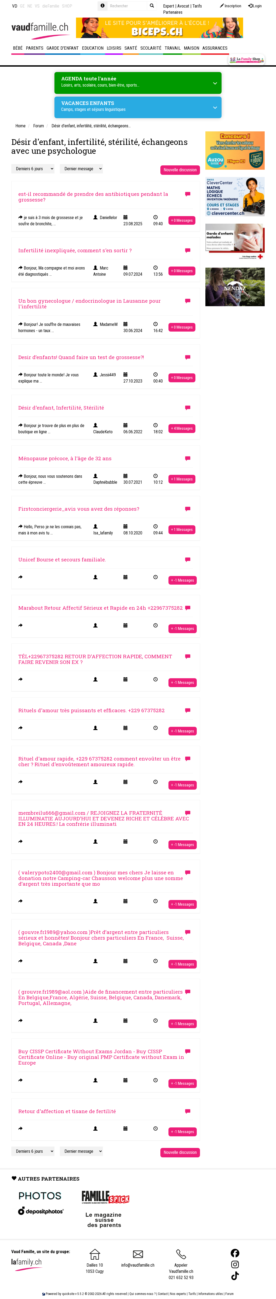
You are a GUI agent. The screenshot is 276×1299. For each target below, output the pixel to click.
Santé (131, 48)
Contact (163, 1294)
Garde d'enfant (63, 48)
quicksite (68, 1294)
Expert (168, 6)
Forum (229, 1294)
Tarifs (192, 1294)
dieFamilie (50, 6)
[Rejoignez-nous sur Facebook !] (235, 1253)
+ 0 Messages (182, 220)
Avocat (183, 6)
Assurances (214, 48)
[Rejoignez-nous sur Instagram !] (235, 1264)
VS (37, 6)
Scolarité (150, 48)
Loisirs (114, 48)
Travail (173, 48)
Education (93, 48)
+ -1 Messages (182, 580)
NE (29, 6)
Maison (191, 48)
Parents (34, 48)
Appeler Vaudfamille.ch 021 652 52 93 (181, 1271)
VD (14, 6)
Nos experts (178, 1294)
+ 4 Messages (182, 428)
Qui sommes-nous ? (142, 1294)
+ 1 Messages (182, 479)
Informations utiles (210, 1294)
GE (22, 6)
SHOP (67, 6)
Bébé (18, 48)
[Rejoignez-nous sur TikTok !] (235, 1275)
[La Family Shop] (246, 60)
